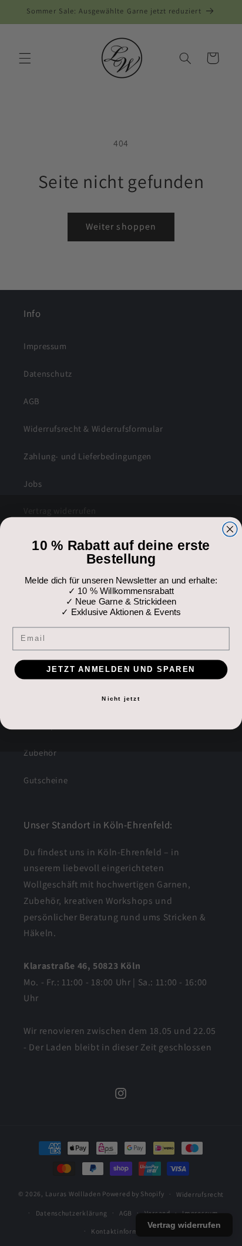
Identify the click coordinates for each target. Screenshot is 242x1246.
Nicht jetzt (121, 698)
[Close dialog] (230, 528)
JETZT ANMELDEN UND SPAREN (121, 669)
